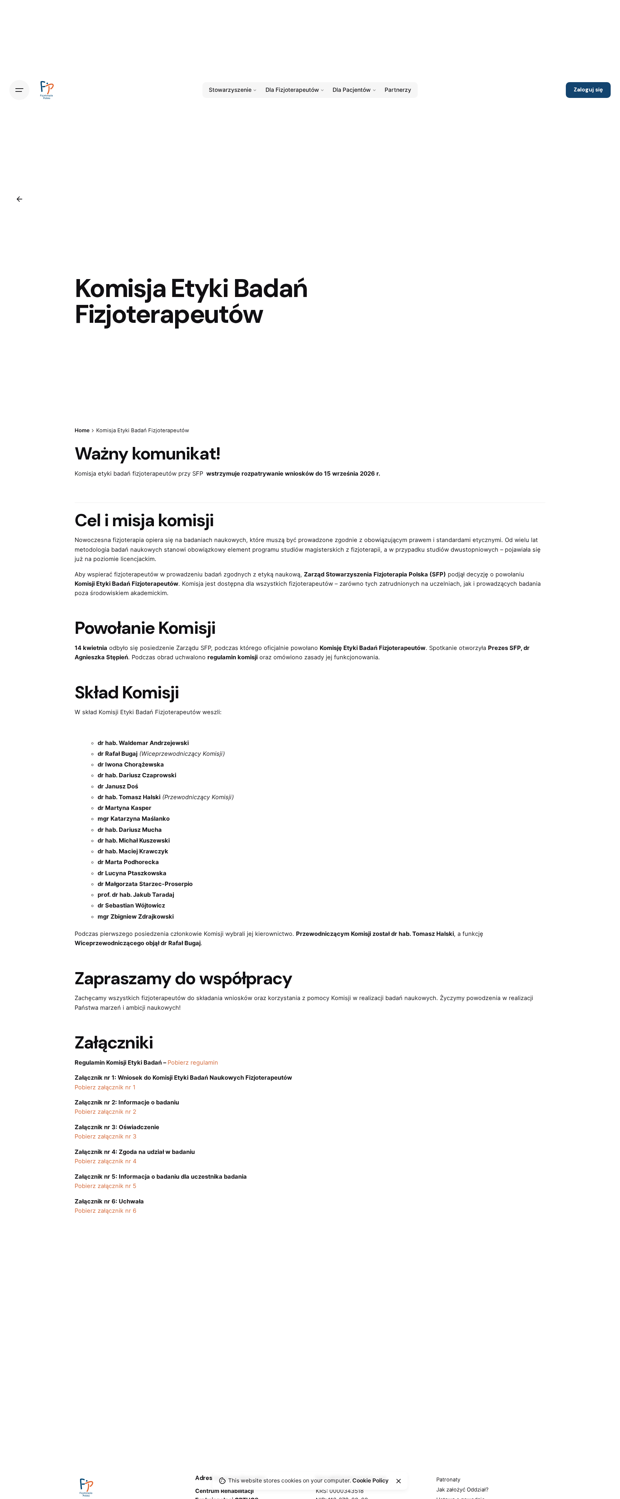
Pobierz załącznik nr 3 (105, 1136)
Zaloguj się (588, 89)
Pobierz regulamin (193, 1062)
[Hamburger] (19, 90)
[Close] (398, 1481)
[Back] (19, 199)
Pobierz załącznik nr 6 (105, 1210)
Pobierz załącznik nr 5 (105, 1185)
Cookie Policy (370, 1480)
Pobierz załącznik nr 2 (105, 1111)
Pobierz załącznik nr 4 (106, 1161)
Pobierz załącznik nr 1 (105, 1087)
